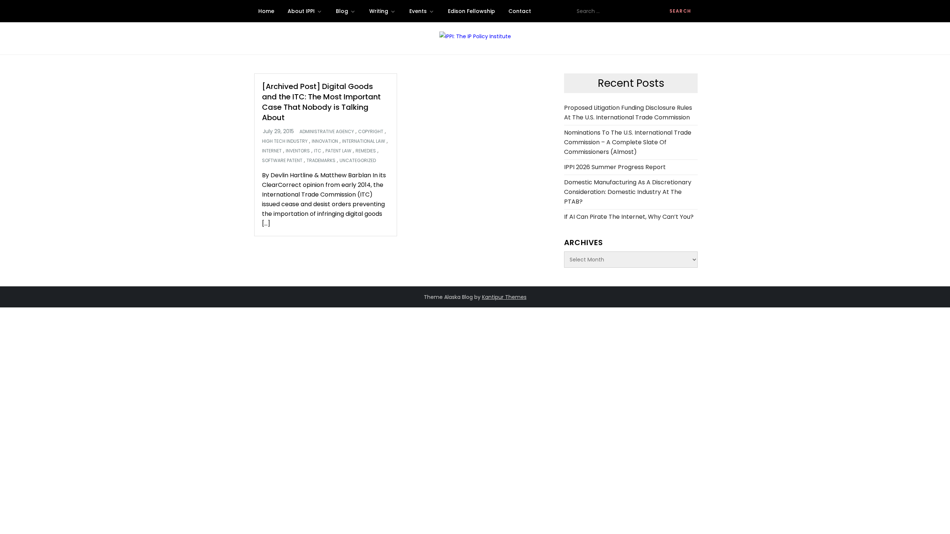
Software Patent (282, 161)
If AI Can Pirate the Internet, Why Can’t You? (629, 216)
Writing (378, 11)
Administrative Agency (326, 132)
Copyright (370, 132)
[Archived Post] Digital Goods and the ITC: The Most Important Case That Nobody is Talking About (321, 102)
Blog (342, 11)
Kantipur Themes (504, 297)
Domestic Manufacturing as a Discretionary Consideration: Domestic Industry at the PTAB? (627, 192)
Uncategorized (358, 161)
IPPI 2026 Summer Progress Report (615, 167)
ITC (317, 151)
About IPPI (301, 11)
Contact (519, 11)
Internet (272, 151)
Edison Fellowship (471, 11)
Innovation (325, 141)
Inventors (298, 151)
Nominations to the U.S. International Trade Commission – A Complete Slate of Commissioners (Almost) (627, 142)
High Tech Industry (285, 141)
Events (418, 11)
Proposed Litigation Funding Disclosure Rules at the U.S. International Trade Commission (628, 112)
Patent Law (338, 151)
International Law (363, 141)
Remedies (366, 151)
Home (266, 11)
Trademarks (321, 161)
